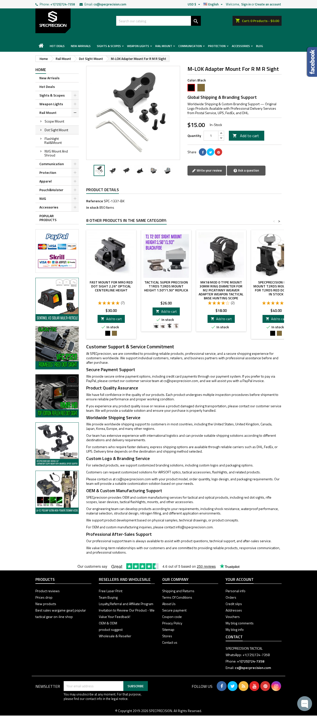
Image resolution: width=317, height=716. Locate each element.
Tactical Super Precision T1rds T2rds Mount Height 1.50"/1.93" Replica (166, 286)
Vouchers (233, 616)
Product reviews (47, 590)
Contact (234, 637)
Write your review (209, 170)
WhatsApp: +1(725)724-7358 (248, 654)
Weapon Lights (138, 46)
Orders (231, 597)
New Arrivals (81, 46)
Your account (240, 579)
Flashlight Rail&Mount (53, 140)
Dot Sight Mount (56, 129)
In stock (92, 207)
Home (40, 70)
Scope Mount (54, 121)
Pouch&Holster (51, 189)
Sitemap (168, 629)
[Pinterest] (218, 152)
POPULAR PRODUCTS (47, 217)
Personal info (235, 590)
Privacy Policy (172, 623)
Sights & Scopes (109, 46)
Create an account (268, 4)
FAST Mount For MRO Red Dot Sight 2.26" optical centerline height (111, 286)
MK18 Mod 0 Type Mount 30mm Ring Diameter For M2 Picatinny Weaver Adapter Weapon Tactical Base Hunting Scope (221, 290)
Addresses (234, 610)
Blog (259, 46)
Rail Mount (163, 46)
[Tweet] (210, 152)
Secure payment (174, 610)
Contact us (169, 642)
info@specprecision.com (194, 527)
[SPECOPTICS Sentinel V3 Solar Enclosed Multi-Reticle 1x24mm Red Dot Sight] (57, 299)
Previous (94, 113)
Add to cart (246, 136)
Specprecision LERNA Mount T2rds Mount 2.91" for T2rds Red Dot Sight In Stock (276, 288)
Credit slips (234, 603)
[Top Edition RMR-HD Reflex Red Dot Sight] (57, 395)
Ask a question (248, 170)
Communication (190, 46)
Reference (94, 201)
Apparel (45, 181)
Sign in (246, 4)
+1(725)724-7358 (62, 4)
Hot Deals (57, 46)
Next (173, 113)
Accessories (241, 46)
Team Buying (108, 597)
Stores (167, 636)
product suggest (111, 629)
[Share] (202, 152)
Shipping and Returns (178, 590)
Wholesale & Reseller (115, 636)
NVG (42, 198)
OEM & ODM (108, 623)
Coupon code (172, 616)
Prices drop (44, 597)
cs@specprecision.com (110, 4)
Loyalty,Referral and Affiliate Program (126, 603)
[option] (99, 170)
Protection (217, 46)
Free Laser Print (110, 590)
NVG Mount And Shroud (56, 153)
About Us (169, 603)
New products (45, 603)
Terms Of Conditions (177, 597)
